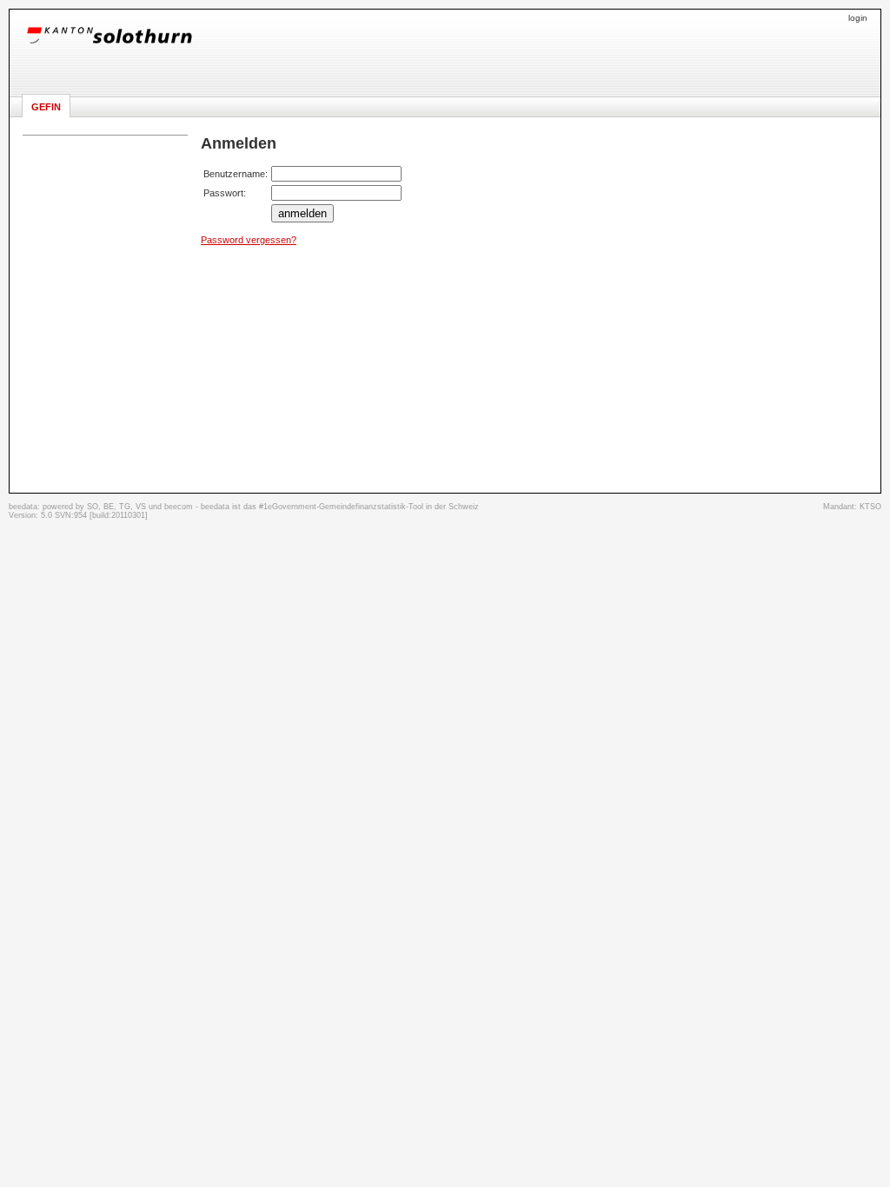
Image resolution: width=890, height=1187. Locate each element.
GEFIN (46, 107)
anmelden (302, 213)
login (857, 18)
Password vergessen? (248, 240)
